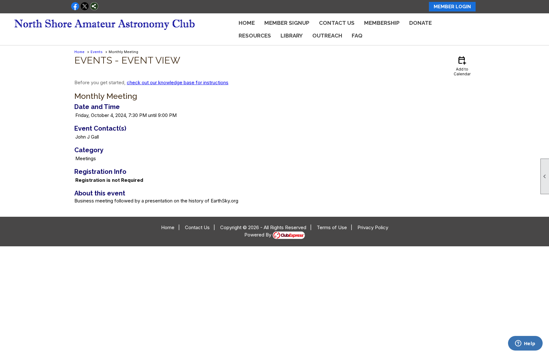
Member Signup (286, 23)
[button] (254, 35)
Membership (382, 23)
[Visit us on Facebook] (75, 6)
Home (247, 23)
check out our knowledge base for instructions (177, 82)
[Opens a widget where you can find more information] (525, 344)
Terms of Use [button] (332, 227)
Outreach (327, 35)
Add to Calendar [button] (462, 65)
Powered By (258, 235)
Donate (420, 23)
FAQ (357, 35)
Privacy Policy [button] (372, 227)
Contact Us (337, 23)
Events (97, 52)
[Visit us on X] (85, 6)
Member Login (452, 7)
